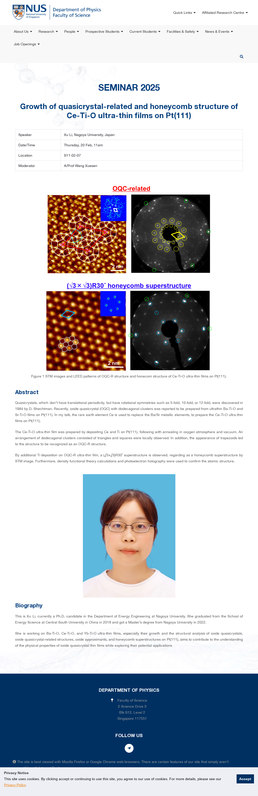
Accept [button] (245, 779)
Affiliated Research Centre (223, 13)
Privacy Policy (15, 785)
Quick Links (182, 13)
